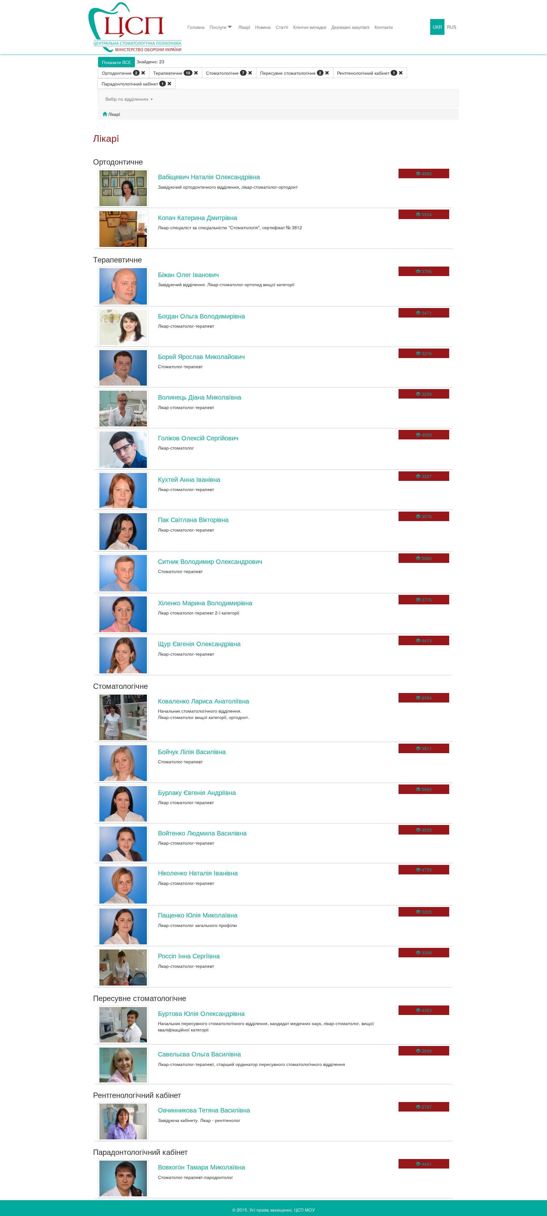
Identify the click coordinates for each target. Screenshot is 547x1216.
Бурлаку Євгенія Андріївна (197, 792)
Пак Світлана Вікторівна (193, 519)
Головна (195, 27)
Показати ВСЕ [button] (116, 62)
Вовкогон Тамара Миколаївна (201, 1166)
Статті (282, 27)
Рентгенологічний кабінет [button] (366, 73)
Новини (263, 27)
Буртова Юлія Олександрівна (201, 1013)
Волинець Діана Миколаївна (199, 396)
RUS (451, 27)
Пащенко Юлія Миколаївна (197, 914)
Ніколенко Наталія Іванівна (198, 872)
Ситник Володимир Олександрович (210, 561)
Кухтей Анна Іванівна (189, 479)
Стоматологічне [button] (225, 73)
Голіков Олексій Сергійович (198, 437)
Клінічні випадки (309, 27)
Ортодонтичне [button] (119, 73)
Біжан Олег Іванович (188, 274)
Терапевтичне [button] (171, 73)
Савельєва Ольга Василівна (199, 1053)
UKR (437, 27)
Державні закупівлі (350, 27)
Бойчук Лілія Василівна (192, 751)
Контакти (383, 27)
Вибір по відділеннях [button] (127, 99)
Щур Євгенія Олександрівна (199, 643)
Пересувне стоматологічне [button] (290, 73)
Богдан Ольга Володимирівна (201, 315)
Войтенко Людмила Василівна (202, 832)
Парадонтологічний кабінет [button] (133, 83)
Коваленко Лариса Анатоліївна (203, 700)
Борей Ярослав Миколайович (201, 356)
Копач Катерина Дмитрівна (197, 217)
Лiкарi (244, 27)
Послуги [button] (218, 27)
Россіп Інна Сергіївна (189, 955)
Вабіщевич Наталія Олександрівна (209, 176)
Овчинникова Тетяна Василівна (204, 1109)
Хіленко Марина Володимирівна (205, 602)
